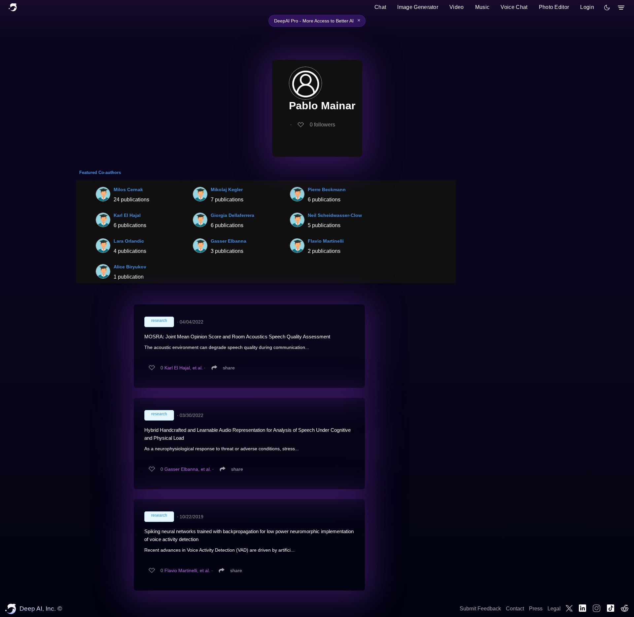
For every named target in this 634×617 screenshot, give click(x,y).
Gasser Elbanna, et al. (187, 469)
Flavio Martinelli (326, 241)
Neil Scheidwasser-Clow (335, 215)
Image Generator (417, 7)
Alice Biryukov (130, 266)
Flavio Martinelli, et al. (187, 570)
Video (456, 7)
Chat (380, 7)
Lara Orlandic (129, 241)
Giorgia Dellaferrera (232, 215)
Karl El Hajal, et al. (183, 367)
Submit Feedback (480, 608)
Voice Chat (514, 7)
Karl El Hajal (127, 215)
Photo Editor (554, 7)
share (229, 367)
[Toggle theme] (607, 7)
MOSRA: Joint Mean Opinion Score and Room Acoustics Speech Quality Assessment (237, 336)
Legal (554, 608)
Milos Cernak (128, 189)
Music (482, 7)
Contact (515, 608)
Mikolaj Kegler (227, 189)
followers (322, 124)
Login (587, 7)
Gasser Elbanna (228, 241)
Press (536, 608)
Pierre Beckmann (327, 189)
